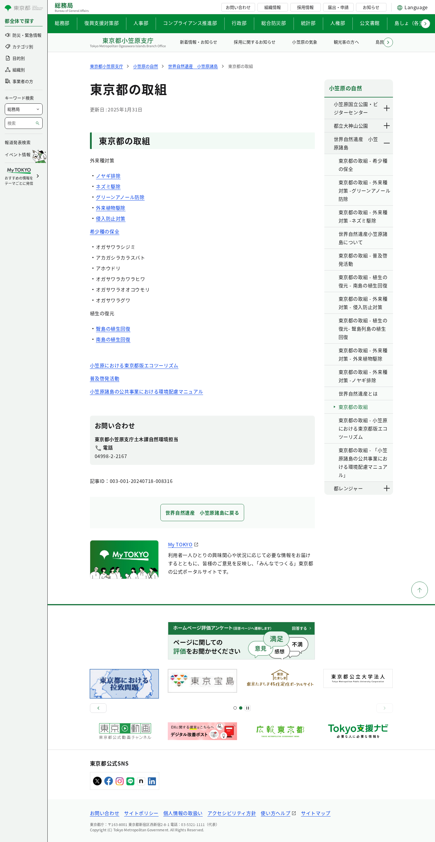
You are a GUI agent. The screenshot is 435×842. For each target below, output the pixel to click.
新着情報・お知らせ (198, 42)
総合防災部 (273, 22)
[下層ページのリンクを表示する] (387, 108)
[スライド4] (240, 708)
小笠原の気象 (304, 42)
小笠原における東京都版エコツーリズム (134, 365)
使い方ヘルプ (275, 813)
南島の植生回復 (113, 339)
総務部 (62, 22)
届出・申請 (338, 7)
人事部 (140, 22)
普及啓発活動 (105, 378)
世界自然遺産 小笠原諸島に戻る (202, 512)
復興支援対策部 (101, 22)
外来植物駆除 (110, 207)
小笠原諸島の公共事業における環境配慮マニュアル (146, 391)
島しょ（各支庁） (414, 22)
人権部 (337, 22)
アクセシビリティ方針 (231, 813)
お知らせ (371, 7)
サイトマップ (316, 813)
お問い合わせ (238, 7)
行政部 (239, 22)
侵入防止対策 (110, 218)
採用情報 (305, 7)
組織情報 (272, 7)
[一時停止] (248, 708)
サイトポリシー (141, 813)
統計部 (308, 22)
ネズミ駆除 (108, 186)
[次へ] (384, 708)
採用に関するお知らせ (254, 42)
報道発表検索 (17, 142)
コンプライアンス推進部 (190, 22)
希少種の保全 (105, 231)
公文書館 (370, 22)
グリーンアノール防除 (120, 197)
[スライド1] (235, 708)
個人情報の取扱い (183, 813)
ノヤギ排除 (108, 175)
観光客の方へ (346, 42)
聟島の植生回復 (113, 328)
